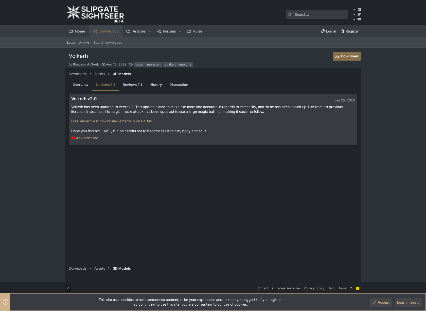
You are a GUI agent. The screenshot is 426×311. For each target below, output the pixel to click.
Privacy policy (314, 288)
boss (139, 64)
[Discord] (359, 9)
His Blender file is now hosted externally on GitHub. (112, 121)
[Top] (351, 288)
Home (342, 288)
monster (153, 64)
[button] (149, 31)
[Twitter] (359, 14)
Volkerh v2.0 (84, 98)
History (156, 84)
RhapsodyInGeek (86, 64)
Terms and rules (288, 288)
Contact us (264, 288)
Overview (80, 84)
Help (331, 288)
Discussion (178, 84)
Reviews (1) (132, 84)
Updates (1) (105, 84)
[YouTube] (359, 19)
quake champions (177, 64)
